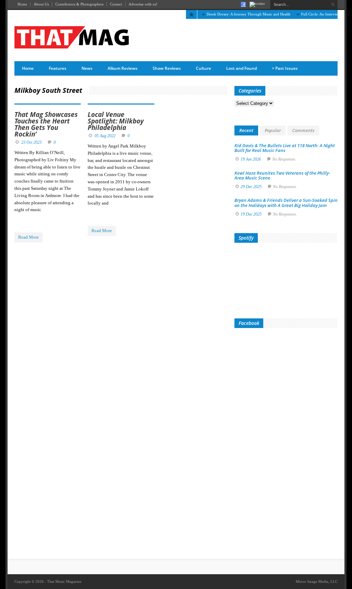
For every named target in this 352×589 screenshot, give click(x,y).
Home (22, 4)
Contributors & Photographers (79, 4)
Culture (203, 68)
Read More (28, 237)
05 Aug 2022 (105, 135)
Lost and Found (241, 68)
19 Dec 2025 (251, 214)
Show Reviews (167, 68)
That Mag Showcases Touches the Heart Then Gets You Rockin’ (46, 124)
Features (57, 68)
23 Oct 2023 (31, 142)
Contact (116, 4)
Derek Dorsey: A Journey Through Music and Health (242, 14)
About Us (41, 4)
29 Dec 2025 (251, 186)
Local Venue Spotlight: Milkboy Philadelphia (116, 121)
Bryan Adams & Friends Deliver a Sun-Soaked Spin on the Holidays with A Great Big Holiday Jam (286, 202)
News (86, 68)
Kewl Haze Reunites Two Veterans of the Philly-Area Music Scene (282, 175)
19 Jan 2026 (251, 159)
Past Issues (285, 68)
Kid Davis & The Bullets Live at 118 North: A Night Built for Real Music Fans (284, 147)
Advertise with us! (143, 4)
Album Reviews (123, 68)
